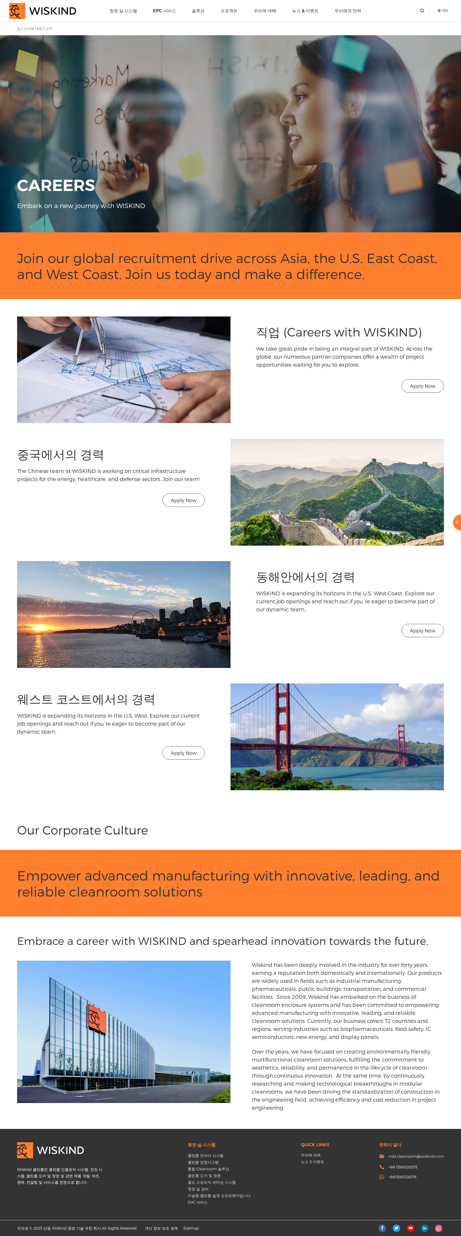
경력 (48, 28)
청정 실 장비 (198, 1189)
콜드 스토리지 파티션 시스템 (212, 1182)
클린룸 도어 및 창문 (204, 1175)
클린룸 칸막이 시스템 (206, 1155)
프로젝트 (229, 10)
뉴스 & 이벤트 (305, 10)
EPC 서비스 (164, 10)
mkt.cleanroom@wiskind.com (416, 1156)
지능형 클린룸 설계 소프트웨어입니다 (219, 1195)
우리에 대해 (265, 10)
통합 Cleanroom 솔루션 (208, 1169)
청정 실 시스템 (123, 10)
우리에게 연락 (348, 10)
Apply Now (423, 386)
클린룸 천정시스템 (203, 1162)
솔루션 (198, 10)
